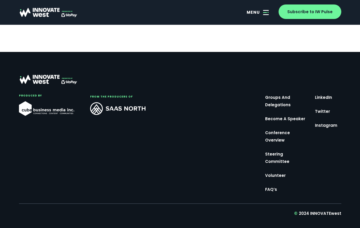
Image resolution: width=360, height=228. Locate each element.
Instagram (326, 125)
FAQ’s (271, 189)
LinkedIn (323, 97)
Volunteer (275, 175)
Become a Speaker (285, 119)
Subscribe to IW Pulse (310, 11)
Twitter (322, 111)
